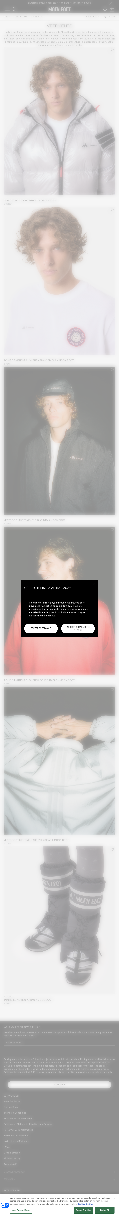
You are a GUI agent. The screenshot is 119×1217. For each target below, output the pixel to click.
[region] (59, 1205)
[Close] (114, 1198)
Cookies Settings (85, 1204)
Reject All (104, 1210)
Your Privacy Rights (21, 1210)
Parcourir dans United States (78, 628)
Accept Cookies (83, 1210)
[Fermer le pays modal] (94, 584)
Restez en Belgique (41, 628)
